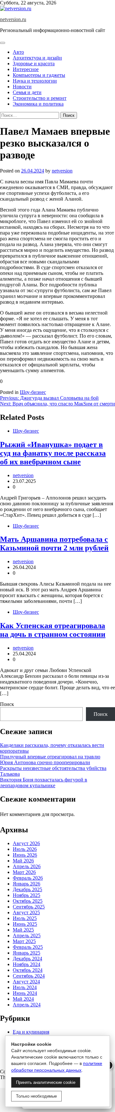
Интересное (26, 69)
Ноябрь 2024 (26, 964)
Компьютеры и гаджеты (39, 75)
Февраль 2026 (28, 878)
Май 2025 (23, 929)
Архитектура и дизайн (37, 57)
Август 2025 (26, 912)
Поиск (7, 704)
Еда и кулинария (31, 1032)
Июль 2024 (25, 987)
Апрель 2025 (27, 935)
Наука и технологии (35, 81)
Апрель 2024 (27, 1004)
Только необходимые (36, 1096)
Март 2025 (24, 941)
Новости (22, 86)
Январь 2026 (26, 883)
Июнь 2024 (25, 993)
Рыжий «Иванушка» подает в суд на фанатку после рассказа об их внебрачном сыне (53, 453)
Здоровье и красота (34, 63)
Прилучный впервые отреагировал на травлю (50, 756)
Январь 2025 (26, 953)
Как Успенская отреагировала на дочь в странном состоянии (52, 629)
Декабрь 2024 (27, 958)
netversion (62, 170)
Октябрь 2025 (27, 901)
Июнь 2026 (25, 855)
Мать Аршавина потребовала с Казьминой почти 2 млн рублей (54, 543)
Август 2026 (26, 843)
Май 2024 (23, 999)
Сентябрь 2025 (29, 906)
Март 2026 (24, 872)
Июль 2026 (25, 849)
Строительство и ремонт (39, 98)
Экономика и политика (38, 104)
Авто (18, 52)
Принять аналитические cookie (45, 1082)
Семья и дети (27, 92)
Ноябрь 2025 (26, 895)
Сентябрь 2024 (29, 976)
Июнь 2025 (25, 924)
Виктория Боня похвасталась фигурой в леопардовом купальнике (43, 782)
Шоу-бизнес (33, 392)
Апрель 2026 (27, 866)
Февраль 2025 (28, 947)
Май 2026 (23, 860)
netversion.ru (13, 19)
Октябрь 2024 (27, 970)
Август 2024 (26, 981)
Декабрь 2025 (27, 889)
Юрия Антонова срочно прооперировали (45, 762)
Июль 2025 (25, 918)
